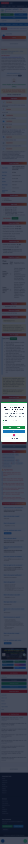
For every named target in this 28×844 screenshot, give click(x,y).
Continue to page (14, 438)
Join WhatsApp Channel (14, 427)
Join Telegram (14, 431)
